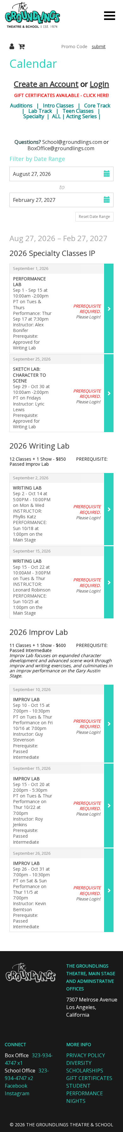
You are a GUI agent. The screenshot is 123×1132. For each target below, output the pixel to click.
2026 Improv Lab (38, 632)
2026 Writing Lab (39, 445)
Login (99, 84)
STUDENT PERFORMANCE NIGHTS (84, 1093)
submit (99, 46)
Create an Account (46, 84)
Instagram (17, 1093)
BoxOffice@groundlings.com (60, 148)
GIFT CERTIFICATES (89, 1078)
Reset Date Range (94, 216)
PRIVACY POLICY (85, 1055)
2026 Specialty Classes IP (52, 253)
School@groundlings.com (72, 141)
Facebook (16, 1085)
